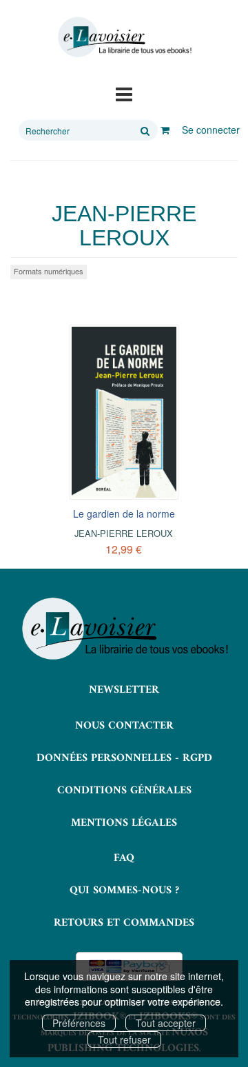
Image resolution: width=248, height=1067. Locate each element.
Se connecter (211, 129)
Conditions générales (124, 790)
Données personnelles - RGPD (124, 758)
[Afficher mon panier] (165, 129)
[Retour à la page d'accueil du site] (124, 37)
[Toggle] (124, 93)
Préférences (78, 1023)
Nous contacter (124, 725)
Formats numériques (48, 270)
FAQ (124, 858)
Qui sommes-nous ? (124, 890)
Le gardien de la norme (124, 513)
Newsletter (124, 690)
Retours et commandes (124, 923)
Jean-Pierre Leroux (123, 533)
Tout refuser (124, 1039)
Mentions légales (124, 823)
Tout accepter (166, 1023)
